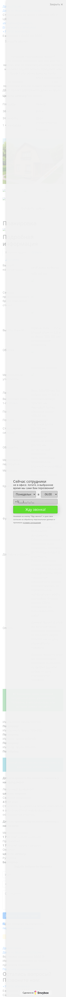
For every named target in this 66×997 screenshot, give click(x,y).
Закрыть (55, 4)
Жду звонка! (35, 509)
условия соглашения (32, 522)
